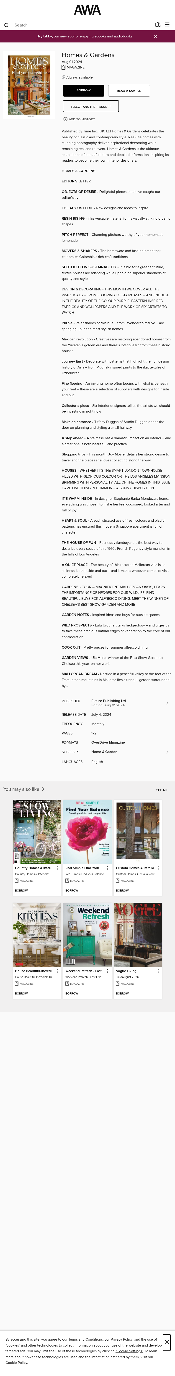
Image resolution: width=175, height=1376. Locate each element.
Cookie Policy (16, 1362)
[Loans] (158, 25)
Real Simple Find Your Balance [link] (85, 868)
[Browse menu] (167, 25)
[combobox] (78, 25)
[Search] (6, 25)
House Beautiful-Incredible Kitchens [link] (35, 971)
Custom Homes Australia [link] (135, 868)
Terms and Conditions (85, 1339)
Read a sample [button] (129, 91)
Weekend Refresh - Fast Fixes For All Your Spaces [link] (85, 971)
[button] (83, 91)
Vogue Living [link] (126, 971)
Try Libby (44, 36)
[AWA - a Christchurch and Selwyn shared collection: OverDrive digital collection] (87, 9)
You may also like (22, 789)
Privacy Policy (121, 1339)
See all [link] (162, 790)
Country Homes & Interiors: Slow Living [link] (35, 868)
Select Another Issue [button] (89, 107)
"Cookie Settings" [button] (129, 1351)
